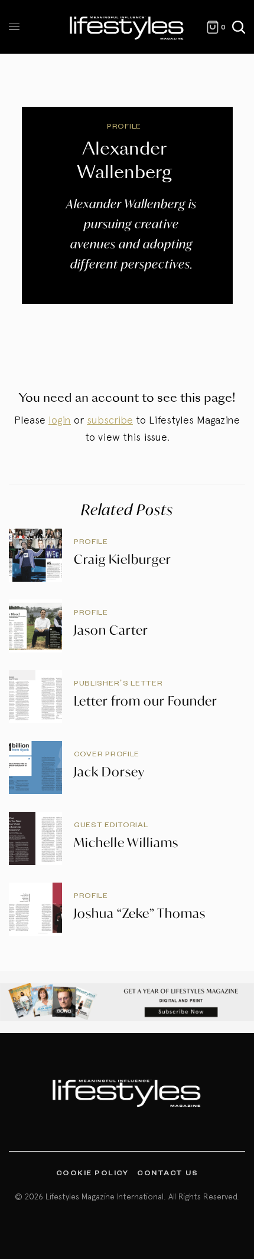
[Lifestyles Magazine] (127, 27)
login (59, 420)
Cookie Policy (92, 1172)
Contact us (167, 1172)
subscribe (110, 420)
